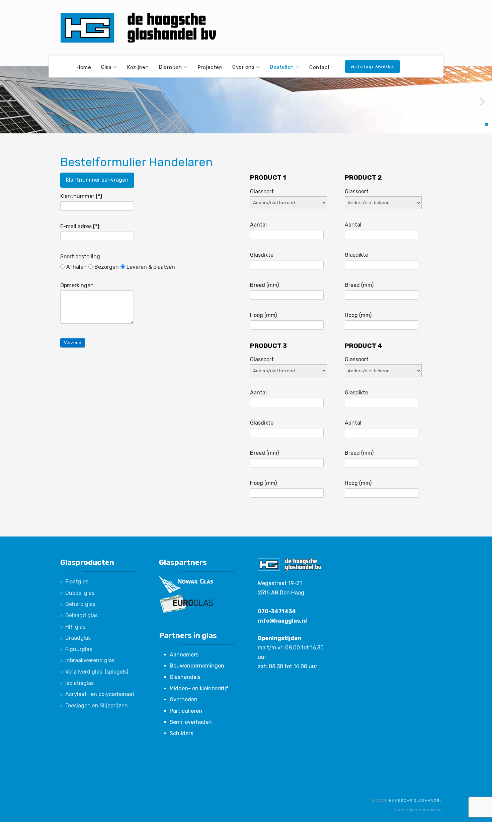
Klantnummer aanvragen (97, 180)
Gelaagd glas (81, 615)
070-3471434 (277, 611)
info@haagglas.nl (282, 621)
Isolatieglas (79, 683)
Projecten (210, 67)
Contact (319, 67)
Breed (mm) (264, 285)
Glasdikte (261, 255)
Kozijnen (138, 67)
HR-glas (75, 627)
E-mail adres (79, 226)
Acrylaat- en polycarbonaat (100, 694)
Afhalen (76, 267)
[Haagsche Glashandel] (139, 27)
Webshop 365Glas (372, 66)
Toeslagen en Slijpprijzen (96, 705)
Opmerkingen (77, 285)
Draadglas (78, 638)
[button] (468, 124)
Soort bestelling (80, 256)
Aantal (258, 225)
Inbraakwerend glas (89, 660)
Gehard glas (80, 604)
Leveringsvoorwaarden (417, 809)
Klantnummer (81, 196)
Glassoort (262, 191)
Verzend (72, 342)
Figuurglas (78, 649)
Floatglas (76, 581)
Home (83, 67)
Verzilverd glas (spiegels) (96, 672)
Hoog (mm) (263, 315)
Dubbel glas (79, 593)
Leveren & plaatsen (151, 267)
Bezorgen (106, 267)
